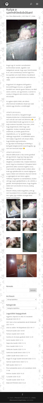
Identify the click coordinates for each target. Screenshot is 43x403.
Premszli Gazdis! (11, 331)
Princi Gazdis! (10, 346)
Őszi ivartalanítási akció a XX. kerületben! (19, 368)
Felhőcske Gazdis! (12, 349)
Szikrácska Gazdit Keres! (14, 352)
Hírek (33, 16)
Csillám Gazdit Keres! (13, 356)
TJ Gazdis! (9, 377)
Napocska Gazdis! (12, 343)
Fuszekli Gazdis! (11, 380)
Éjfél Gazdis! (10, 365)
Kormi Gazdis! (10, 340)
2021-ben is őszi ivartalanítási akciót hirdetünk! (21, 322)
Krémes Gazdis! (11, 373)
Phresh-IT (18, 398)
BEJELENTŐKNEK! (12, 383)
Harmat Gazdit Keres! (13, 362)
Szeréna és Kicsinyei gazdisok (15, 337)
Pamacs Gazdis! (11, 334)
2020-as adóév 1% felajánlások (16, 328)
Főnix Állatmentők (15, 16)
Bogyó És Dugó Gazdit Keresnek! (17, 359)
